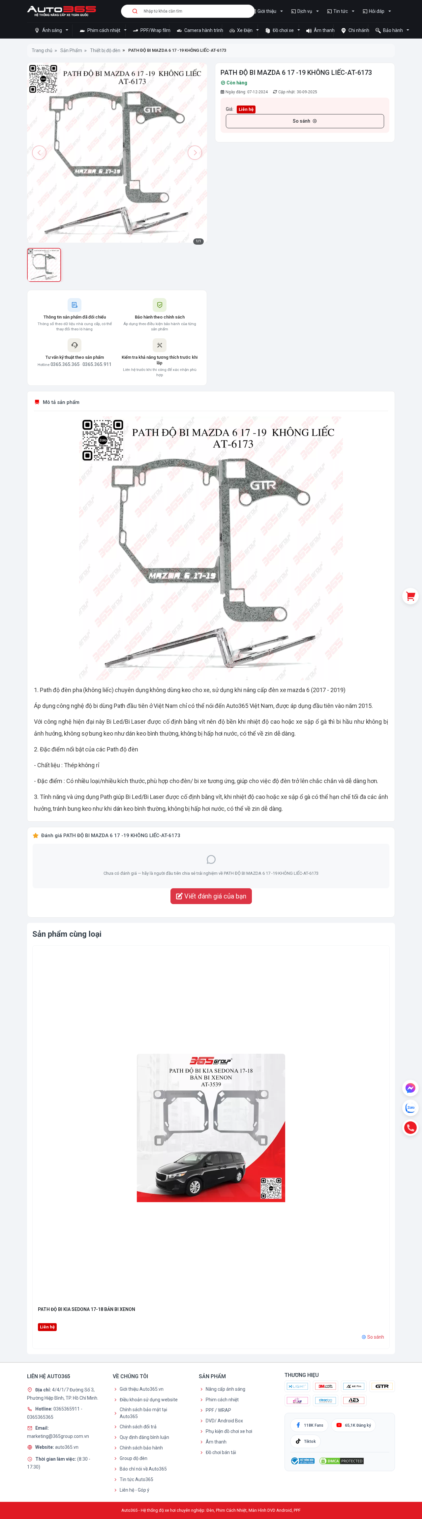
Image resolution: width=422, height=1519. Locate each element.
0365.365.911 (96, 364)
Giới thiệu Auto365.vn (142, 1389)
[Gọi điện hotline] (410, 1127)
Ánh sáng (52, 30)
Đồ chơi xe (283, 30)
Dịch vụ (304, 11)
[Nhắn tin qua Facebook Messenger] (410, 1088)
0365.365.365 (64, 364)
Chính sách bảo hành (141, 1447)
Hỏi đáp (376, 11)
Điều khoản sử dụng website (149, 1399)
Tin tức (340, 11)
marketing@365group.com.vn (58, 1436)
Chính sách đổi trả (138, 1426)
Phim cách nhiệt (103, 30)
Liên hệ (246, 109)
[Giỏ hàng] (410, 596)
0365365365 (40, 1417)
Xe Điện (245, 30)
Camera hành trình (202, 30)
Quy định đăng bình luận (144, 1437)
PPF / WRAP (218, 1410)
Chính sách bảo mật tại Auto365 (143, 1413)
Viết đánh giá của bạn (214, 896)
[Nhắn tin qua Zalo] (410, 1108)
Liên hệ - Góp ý (134, 1490)
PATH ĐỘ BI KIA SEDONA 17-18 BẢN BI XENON (86, 1309)
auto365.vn (66, 1447)
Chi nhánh (357, 30)
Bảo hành (393, 30)
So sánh (301, 121)
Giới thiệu (266, 11)
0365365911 (67, 1409)
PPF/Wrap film (154, 30)
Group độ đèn (133, 1458)
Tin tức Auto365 (136, 1479)
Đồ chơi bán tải (221, 1452)
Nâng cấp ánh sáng (225, 1389)
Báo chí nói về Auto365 (143, 1469)
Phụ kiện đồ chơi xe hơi (229, 1431)
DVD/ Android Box (224, 1420)
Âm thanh (323, 30)
